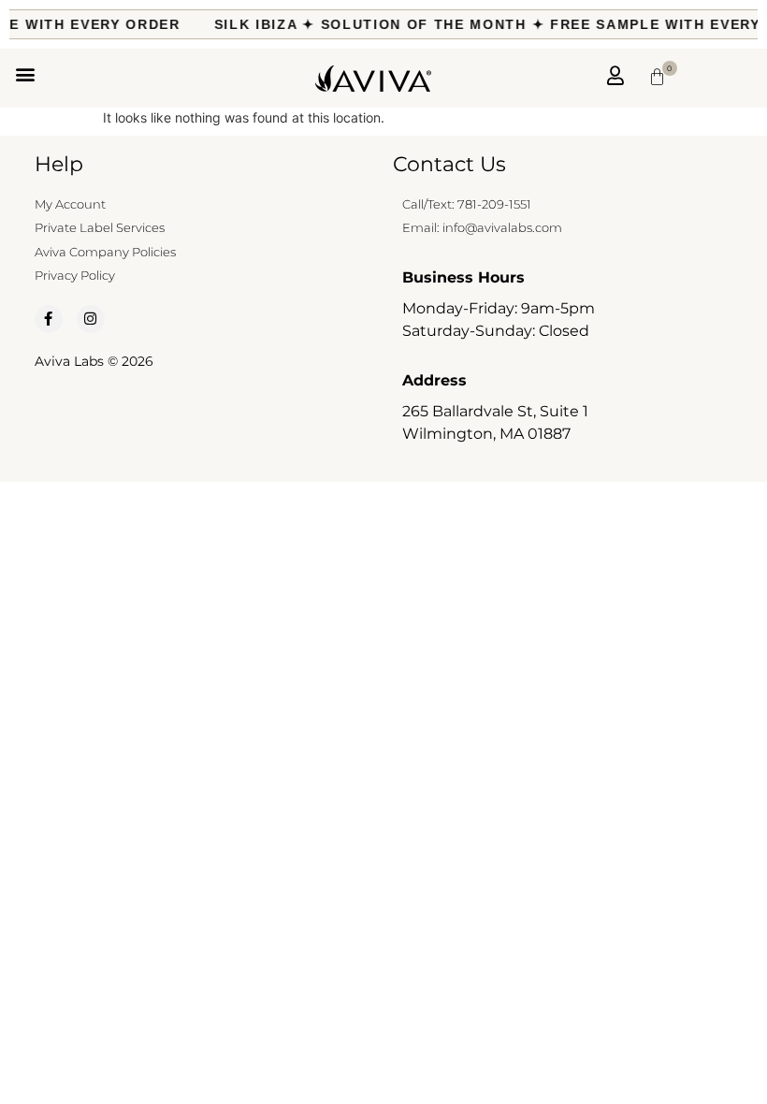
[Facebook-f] (49, 319)
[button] (24, 73)
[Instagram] (91, 319)
